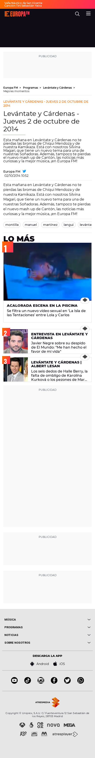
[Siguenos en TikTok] (27, 682)
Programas (31, 87)
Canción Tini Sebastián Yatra (23, 5)
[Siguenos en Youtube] (14, 682)
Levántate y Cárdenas (57, 87)
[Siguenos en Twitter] (67, 682)
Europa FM (11, 87)
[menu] (88, 13)
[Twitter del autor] (24, 172)
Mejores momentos (16, 91)
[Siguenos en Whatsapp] (80, 682)
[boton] (69, 619)
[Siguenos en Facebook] (54, 682)
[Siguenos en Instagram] (41, 682)
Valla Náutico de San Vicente (23, 3)
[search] (77, 14)
